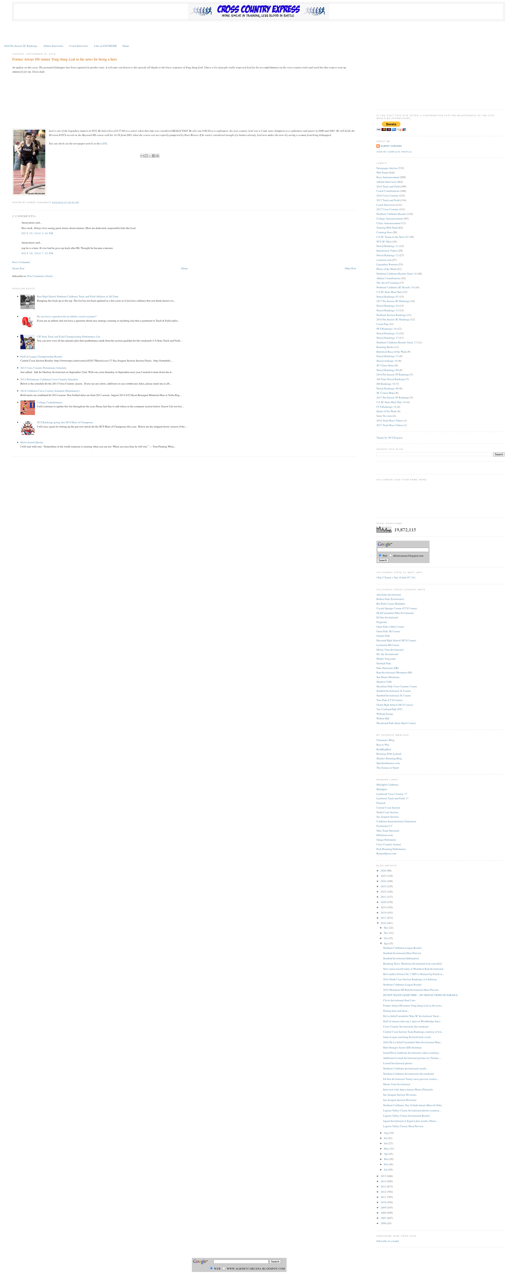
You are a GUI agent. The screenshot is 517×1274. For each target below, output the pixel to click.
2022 (384, 891)
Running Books (385, 347)
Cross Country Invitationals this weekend (405, 1026)
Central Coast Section (388, 807)
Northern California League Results (402, 948)
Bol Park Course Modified (390, 603)
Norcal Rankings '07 (387, 296)
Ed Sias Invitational (387, 617)
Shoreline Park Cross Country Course (396, 686)
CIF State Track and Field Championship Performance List (68, 336)
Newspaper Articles (386, 168)
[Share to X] (150, 156)
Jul (386, 1138)
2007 (384, 1218)
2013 (384, 1186)
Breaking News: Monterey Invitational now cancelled (412, 963)
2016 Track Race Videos (389, 420)
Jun (386, 1143)
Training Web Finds (387, 227)
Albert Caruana (391, 146)
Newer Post (18, 268)
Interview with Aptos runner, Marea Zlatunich (408, 1089)
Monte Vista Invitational (390, 649)
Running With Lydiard (388, 754)
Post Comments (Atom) (40, 276)
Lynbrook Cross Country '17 (391, 794)
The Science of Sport (387, 767)
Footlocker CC (384, 826)
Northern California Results (391, 214)
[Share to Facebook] (154, 156)
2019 (384, 907)
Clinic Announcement (388, 223)
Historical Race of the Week (391, 351)
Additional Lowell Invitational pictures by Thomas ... (412, 1058)
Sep (386, 943)
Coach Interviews (78, 46)
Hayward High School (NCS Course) (396, 640)
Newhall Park (383, 663)
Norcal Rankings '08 (387, 388)
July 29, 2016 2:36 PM (37, 233)
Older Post (350, 268)
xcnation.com (383, 260)
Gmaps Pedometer (386, 839)
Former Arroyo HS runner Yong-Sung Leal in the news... (413, 1005)
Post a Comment (21, 262)
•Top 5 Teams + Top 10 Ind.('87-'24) (395, 577)
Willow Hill (382, 718)
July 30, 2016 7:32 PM (37, 253)
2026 (384, 870)
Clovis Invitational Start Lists (399, 1000)
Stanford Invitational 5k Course (393, 695)
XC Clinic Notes (385, 365)
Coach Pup (382, 324)
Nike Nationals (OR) (387, 668)
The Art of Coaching (387, 282)
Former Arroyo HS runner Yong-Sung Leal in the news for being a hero (64, 59)
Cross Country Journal (388, 844)
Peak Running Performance (391, 849)
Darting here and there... (396, 1011)
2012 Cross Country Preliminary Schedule (43, 368)
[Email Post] (80, 202)
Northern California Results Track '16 (396, 273)
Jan (386, 1169)
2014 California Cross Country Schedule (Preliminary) (50, 391)
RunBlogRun (383, 749)
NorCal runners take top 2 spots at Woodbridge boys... (412, 1021)
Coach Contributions (387, 191)
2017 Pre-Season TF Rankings (392, 397)
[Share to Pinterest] (158, 156)
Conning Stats (384, 232)
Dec (386, 927)
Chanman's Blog (385, 740)
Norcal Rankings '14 (387, 333)
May (387, 1148)
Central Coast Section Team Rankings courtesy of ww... (413, 1032)
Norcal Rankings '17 (387, 338)
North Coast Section (387, 812)
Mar (386, 1159)
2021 (384, 897)
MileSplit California (387, 784)
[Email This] (142, 156)
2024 (384, 881)
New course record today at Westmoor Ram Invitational (413, 969)
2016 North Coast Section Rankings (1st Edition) (410, 979)
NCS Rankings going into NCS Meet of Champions (65, 422)
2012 (384, 1192)
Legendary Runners (387, 264)
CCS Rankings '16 (386, 407)
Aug (386, 1133)
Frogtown (381, 622)
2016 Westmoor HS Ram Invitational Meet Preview (411, 990)
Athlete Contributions (388, 278)
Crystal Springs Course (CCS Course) (396, 608)
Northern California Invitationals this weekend (408, 1073)
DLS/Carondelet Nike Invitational (395, 613)
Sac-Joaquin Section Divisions (399, 1094)
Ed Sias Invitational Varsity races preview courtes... (411, 1079)
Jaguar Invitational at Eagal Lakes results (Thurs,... (410, 1121)
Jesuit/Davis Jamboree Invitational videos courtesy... (411, 1053)
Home (126, 46)
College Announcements (390, 218)
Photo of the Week (386, 269)
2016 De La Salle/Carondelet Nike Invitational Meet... (412, 1042)
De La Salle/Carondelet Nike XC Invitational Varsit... (412, 1016)
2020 (384, 902)
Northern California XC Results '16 (395, 287)
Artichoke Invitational (388, 594)
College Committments (49, 402)
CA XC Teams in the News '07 (392, 237)
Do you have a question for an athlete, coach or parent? (67, 316)
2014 (384, 1181)
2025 (384, 876)
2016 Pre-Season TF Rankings (392, 374)
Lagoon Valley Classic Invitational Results (406, 1115)
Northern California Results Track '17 (396, 342)
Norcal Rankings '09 (387, 370)
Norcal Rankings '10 (387, 305)
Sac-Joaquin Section (387, 816)
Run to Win (382, 744)
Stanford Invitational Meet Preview (402, 953)
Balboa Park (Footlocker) (390, 599)
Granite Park (383, 636)
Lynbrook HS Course (387, 645)
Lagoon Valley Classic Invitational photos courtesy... (412, 1110)
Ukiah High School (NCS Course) (394, 705)
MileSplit (381, 789)
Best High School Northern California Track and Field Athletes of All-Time (77, 296)
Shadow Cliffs (384, 682)
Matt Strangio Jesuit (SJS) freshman (402, 1047)
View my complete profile (394, 152)
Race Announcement (387, 177)
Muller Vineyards (386, 659)
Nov (386, 933)
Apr (386, 1154)
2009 (384, 1207)
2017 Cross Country (387, 209)
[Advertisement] (258, 32)
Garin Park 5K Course (388, 631)
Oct (386, 938)
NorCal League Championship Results (41, 356)
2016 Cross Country (387, 195)
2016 (384, 923)
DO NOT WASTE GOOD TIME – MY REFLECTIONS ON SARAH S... (421, 995)
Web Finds (382, 172)
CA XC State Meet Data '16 (391, 402)
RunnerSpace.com (386, 853)
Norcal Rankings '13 (387, 310)
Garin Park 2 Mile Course (390, 626)
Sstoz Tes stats (384, 416)
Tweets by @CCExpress (389, 437)
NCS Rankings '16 (386, 328)
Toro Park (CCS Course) (389, 700)
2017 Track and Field (388, 200)
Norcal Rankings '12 (387, 255)
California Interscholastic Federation (396, 821)
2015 (384, 1176)
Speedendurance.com (388, 763)
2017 (384, 918)
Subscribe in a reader (387, 1241)
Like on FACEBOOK (105, 46)
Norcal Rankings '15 (387, 356)
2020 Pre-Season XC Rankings (20, 46)
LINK (104, 143)
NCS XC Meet (384, 241)
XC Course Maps (385, 393)
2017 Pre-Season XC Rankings (393, 301)
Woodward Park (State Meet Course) (396, 723)
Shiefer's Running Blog (389, 758)
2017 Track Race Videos (389, 425)
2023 (384, 886)
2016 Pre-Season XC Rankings (393, 319)
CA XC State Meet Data (389, 292)
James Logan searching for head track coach (407, 1037)
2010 (384, 1202)
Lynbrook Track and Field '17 (392, 798)
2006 (384, 1223)
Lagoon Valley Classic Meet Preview (403, 1126)
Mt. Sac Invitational (387, 654)
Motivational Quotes (31, 442)
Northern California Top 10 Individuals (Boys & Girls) (412, 1105)
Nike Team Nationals (387, 830)
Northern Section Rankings (391, 315)
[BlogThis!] (146, 156)
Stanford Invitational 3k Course (393, 691)
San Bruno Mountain (387, 677)
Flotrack (381, 803)
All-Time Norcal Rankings (390, 379)
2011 (384, 1197)
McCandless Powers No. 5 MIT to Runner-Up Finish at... (413, 974)
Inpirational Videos (387, 250)
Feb (386, 1164)
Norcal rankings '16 (387, 361)
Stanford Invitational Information (401, 958)
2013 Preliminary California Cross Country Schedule (49, 379)
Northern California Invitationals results (405, 1068)
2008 (384, 1212)
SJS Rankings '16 (385, 384)
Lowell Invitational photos (397, 1063)
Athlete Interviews (53, 46)
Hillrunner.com (384, 835)
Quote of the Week (386, 411)
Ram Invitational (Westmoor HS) (394, 672)
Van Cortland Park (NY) (389, 709)
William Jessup (384, 714)
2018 (384, 912)
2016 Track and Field (388, 186)
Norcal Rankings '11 (387, 246)
